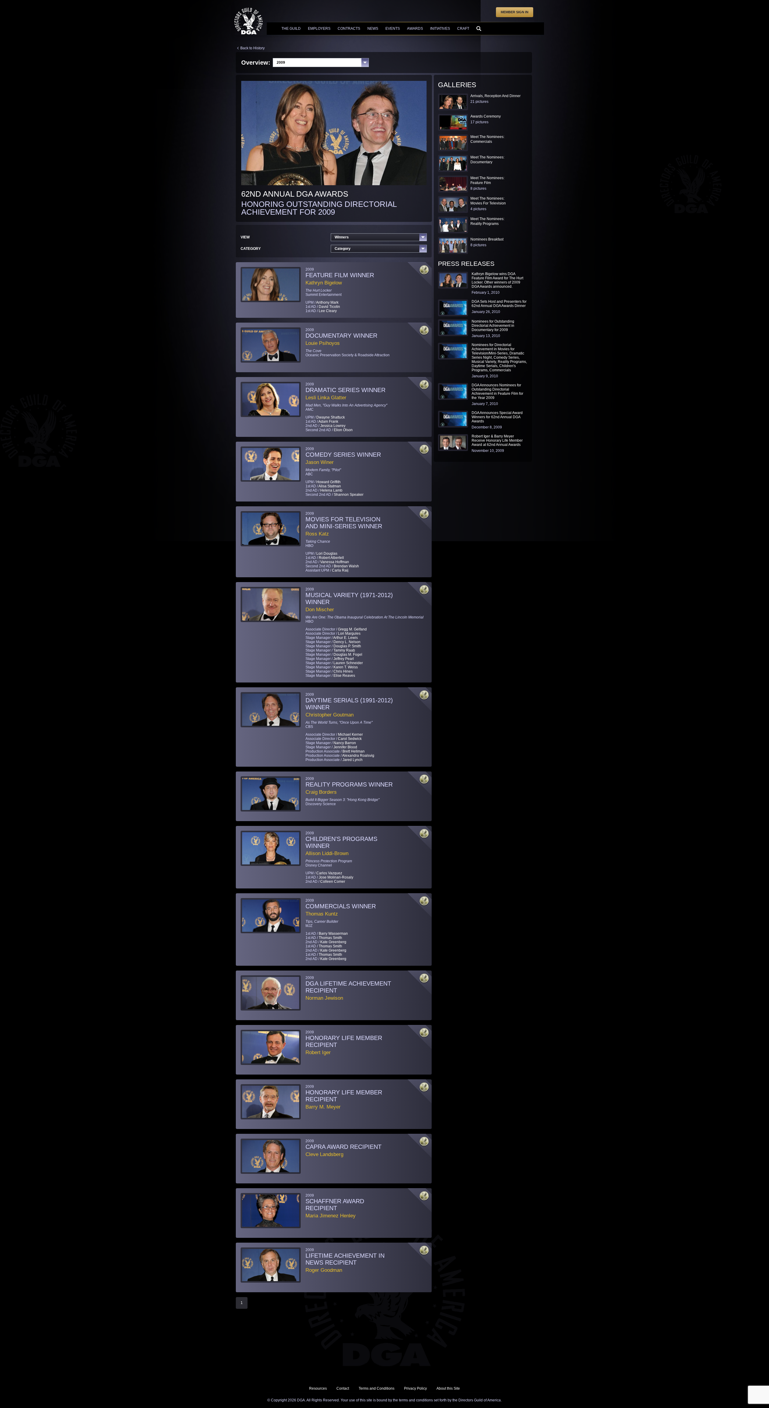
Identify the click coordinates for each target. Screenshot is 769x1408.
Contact (342, 1388)
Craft (463, 28)
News (372, 28)
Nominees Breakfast (486, 239)
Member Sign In (514, 12)
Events (392, 28)
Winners (342, 237)
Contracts (349, 28)
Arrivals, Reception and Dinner (495, 96)
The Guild (291, 28)
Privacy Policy (415, 1388)
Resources (318, 1388)
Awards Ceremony (485, 116)
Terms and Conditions (376, 1388)
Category (343, 249)
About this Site (448, 1388)
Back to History (252, 48)
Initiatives (440, 28)
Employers (319, 28)
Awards (415, 28)
